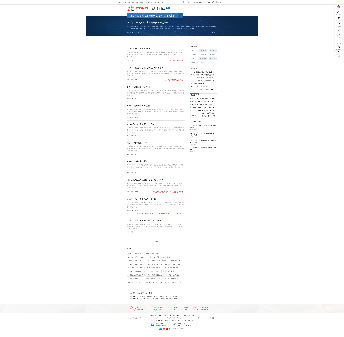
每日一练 (168, 298)
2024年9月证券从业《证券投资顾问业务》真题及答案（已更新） (203, 80)
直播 (133, 2)
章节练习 (149, 298)
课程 (124, 2)
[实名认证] (167, 329)
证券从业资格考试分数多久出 (136, 264)
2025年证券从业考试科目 (162, 213)
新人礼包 (168, 296)
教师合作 (166, 315)
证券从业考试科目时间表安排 (162, 257)
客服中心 (203, 2)
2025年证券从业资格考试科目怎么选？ (142, 199)
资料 (141, 2)
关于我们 (152, 315)
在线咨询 (338, 9)
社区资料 (174, 298)
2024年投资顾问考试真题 (197, 83)
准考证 (155, 296)
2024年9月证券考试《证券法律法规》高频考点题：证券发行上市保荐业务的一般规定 (203, 89)
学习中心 (187, 2)
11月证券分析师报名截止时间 (153, 278)
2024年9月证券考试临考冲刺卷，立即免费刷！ (203, 101)
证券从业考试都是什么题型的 (138, 106)
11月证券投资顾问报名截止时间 (155, 275)
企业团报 (153, 2)
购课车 (196, 2)
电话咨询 (338, 32)
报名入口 (212, 50)
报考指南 (149, 296)
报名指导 (174, 296)
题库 (129, 2)
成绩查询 (212, 54)
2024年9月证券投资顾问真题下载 (199, 86)
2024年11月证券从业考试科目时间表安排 (139, 257)
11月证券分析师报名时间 (135, 278)
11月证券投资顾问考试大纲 (135, 268)
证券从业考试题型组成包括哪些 (174, 80)
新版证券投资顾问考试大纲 (172, 264)
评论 (215, 32)
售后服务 (338, 26)
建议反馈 (338, 49)
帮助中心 (179, 315)
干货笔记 (142, 298)
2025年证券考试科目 (177, 213)
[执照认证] (164, 329)
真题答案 (193, 58)
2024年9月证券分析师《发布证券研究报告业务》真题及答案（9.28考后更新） (203, 77)
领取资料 (338, 20)
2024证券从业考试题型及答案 (138, 49)
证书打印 (212, 58)
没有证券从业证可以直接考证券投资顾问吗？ (145, 180)
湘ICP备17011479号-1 (194, 318)
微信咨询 (338, 14)
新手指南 (193, 50)
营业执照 (212, 318)
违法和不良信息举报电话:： (140, 318)
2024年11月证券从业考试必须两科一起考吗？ (148, 22)
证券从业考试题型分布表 (137, 143)
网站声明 (172, 315)
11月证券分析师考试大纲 (171, 268)
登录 (220, 2)
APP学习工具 (161, 2)
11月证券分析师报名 (173, 275)
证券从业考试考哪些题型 (137, 161)
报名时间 (203, 50)
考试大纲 (193, 54)
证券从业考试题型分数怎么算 (138, 87)
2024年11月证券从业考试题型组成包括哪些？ (145, 68)
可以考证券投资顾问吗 (176, 192)
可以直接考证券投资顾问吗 (160, 192)
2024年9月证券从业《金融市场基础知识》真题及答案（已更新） (203, 75)
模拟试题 (155, 298)
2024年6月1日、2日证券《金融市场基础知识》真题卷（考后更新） (203, 113)
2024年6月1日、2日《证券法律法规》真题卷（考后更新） (203, 116)
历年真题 (162, 298)
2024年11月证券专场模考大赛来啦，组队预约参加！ (203, 98)
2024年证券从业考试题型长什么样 (140, 124)
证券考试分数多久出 (174, 260)
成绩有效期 (203, 58)
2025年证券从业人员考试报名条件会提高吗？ (145, 220)
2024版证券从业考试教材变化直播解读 (201, 104)
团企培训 (338, 37)
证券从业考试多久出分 (134, 253)
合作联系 (146, 2)
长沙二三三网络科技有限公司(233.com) (172, 320)
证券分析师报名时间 (168, 271)
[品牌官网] (159, 329)
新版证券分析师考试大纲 (154, 268)
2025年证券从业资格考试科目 (145, 213)
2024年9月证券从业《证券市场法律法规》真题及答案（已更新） (203, 72)
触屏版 (192, 315)
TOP (339, 52)
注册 (223, 2)
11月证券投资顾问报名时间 (135, 275)
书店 (137, 2)
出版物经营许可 (205, 318)
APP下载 (339, 43)
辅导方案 (203, 62)
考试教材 (203, 54)
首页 (120, 2)
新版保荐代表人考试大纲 (155, 264)
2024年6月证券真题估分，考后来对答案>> (203, 110)
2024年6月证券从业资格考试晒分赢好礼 (202, 107)
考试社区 (193, 62)
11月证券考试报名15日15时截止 (174, 282)
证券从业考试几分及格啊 (151, 253)
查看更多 (200, 122)
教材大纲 (162, 296)
